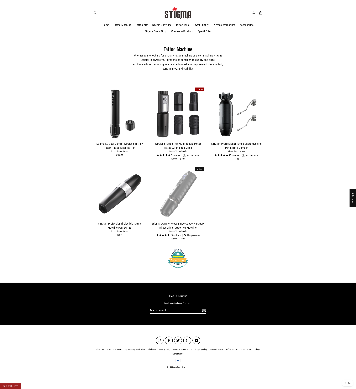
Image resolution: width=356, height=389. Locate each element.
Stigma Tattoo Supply (119, 151)
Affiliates (229, 349)
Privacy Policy (164, 349)
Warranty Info (178, 354)
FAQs (109, 349)
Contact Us (117, 349)
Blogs (257, 349)
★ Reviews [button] (353, 198)
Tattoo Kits (141, 25)
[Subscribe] (203, 310)
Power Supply (200, 25)
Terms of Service (216, 349)
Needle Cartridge (161, 25)
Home (105, 25)
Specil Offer (204, 31)
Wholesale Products (182, 31)
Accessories (247, 25)
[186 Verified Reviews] (178, 269)
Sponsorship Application (135, 349)
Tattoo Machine (122, 25)
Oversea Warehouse (224, 25)
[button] (10, 386)
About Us (100, 349)
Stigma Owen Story (156, 31)
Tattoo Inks (182, 25)
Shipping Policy (201, 349)
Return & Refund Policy (182, 349)
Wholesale (152, 349)
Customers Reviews (244, 349)
